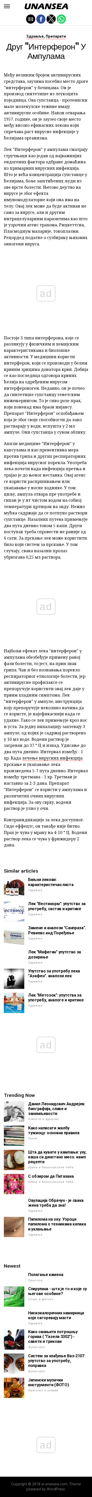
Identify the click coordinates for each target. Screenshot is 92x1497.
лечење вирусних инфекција (52, 758)
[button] (7, 6)
